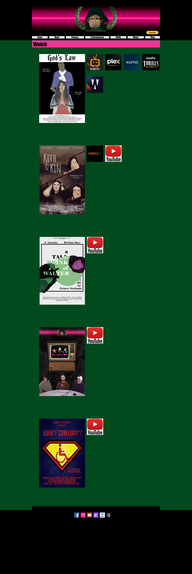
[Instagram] (83, 515)
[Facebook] (76, 515)
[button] (152, 32)
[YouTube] (89, 515)
